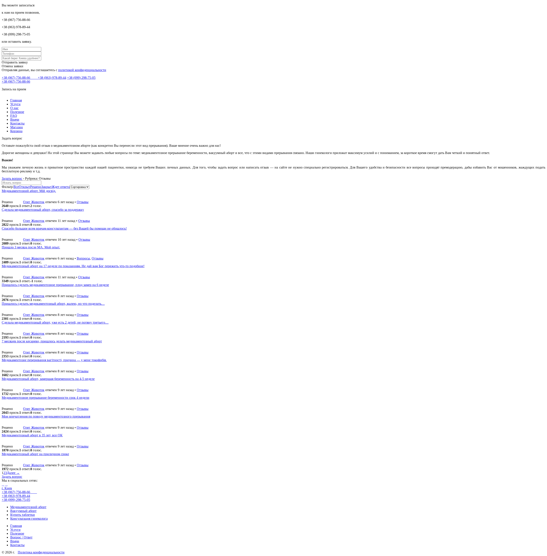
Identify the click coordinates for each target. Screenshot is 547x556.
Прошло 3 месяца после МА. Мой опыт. (31, 247)
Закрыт (46, 187)
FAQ (13, 115)
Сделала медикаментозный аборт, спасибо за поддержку (43, 209)
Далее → (13, 473)
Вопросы (83, 258)
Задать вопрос (12, 178)
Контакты (17, 123)
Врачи (14, 119)
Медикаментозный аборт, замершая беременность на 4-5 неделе (48, 379)
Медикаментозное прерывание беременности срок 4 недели (45, 397)
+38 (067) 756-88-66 (16, 77)
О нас (14, 108)
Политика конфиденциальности (41, 552)
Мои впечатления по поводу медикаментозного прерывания (46, 416)
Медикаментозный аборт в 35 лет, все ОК (32, 435)
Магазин (16, 127)
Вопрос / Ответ (21, 537)
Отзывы (82, 202)
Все (16, 187)
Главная (16, 100)
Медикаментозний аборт (28, 507)
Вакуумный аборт (23, 511)
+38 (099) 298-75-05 (81, 77)
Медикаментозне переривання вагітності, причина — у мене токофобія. (54, 360)
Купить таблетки (22, 514)
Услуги (15, 104)
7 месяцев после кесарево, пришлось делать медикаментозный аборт (52, 341)
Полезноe (17, 112)
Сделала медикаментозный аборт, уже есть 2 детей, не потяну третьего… (55, 322)
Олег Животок (33, 202)
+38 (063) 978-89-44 (52, 77)
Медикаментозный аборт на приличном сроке (35, 454)
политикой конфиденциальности (82, 70)
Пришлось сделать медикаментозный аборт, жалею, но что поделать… (53, 303)
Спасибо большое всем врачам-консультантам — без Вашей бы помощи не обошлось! (64, 228)
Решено (35, 187)
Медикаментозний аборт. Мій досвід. (29, 191)
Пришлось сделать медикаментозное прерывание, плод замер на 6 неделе (55, 285)
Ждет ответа (61, 187)
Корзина (16, 131)
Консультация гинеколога (29, 518)
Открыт (24, 187)
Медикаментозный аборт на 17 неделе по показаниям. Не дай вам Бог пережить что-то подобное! (73, 266)
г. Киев (7, 488)
